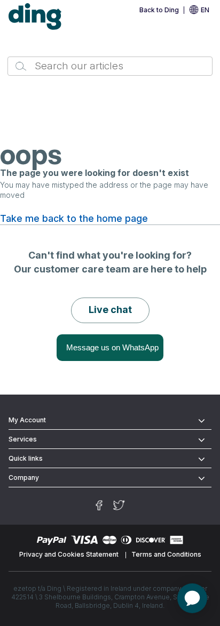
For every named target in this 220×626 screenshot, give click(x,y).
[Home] (35, 16)
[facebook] (99, 505)
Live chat (110, 309)
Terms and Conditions (166, 554)
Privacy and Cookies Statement (69, 554)
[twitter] (119, 505)
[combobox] (109, 66)
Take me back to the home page (74, 218)
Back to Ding (159, 10)
